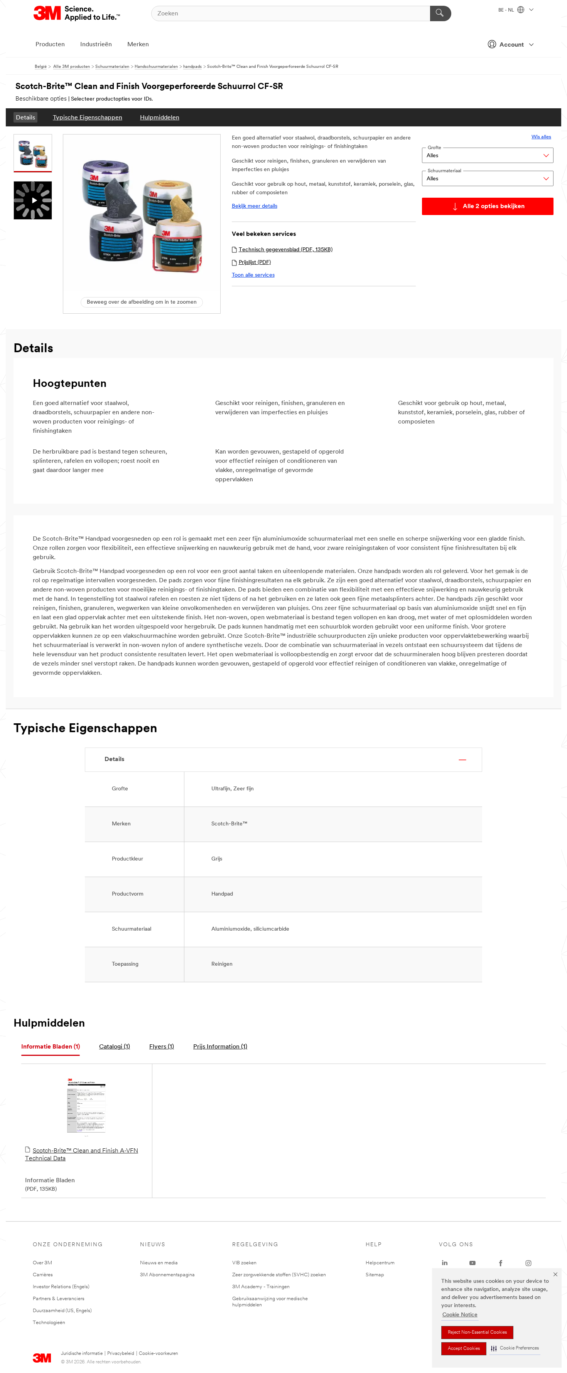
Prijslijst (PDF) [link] (255, 263)
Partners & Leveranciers (58, 1298)
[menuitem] (25, 117)
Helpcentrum (380, 1262)
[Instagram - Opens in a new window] (528, 1263)
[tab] (50, 1047)
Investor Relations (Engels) (61, 1286)
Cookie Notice (460, 1315)
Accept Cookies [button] (464, 1348)
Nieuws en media (159, 1262)
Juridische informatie (82, 1353)
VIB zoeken (244, 1262)
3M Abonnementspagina (167, 1274)
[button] (514, 1348)
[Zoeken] (440, 13)
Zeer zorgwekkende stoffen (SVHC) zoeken (279, 1274)
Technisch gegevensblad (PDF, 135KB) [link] (285, 250)
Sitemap (375, 1274)
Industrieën (96, 45)
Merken (138, 45)
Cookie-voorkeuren (158, 1353)
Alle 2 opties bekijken (494, 206)
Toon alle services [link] (253, 275)
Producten (50, 45)
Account (511, 45)
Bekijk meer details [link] (254, 206)
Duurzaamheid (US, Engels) (62, 1310)
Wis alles (541, 136)
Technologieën (49, 1322)
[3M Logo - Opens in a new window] (77, 13)
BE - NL (506, 10)
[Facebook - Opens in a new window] (500, 1263)
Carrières (43, 1274)
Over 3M (42, 1262)
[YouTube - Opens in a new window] (472, 1263)
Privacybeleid (120, 1353)
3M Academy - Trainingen (261, 1286)
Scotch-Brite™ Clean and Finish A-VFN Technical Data (81, 1155)
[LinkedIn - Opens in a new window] (445, 1263)
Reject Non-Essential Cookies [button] (477, 1332)
